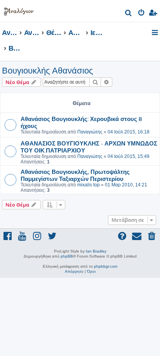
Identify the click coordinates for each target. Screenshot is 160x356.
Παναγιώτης (90, 132)
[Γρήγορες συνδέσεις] (155, 33)
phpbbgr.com (105, 266)
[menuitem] (128, 14)
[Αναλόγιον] (18, 10)
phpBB (67, 256)
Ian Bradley (96, 251)
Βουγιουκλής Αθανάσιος (47, 70)
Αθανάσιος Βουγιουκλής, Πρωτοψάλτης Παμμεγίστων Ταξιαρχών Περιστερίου (75, 175)
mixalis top (88, 185)
